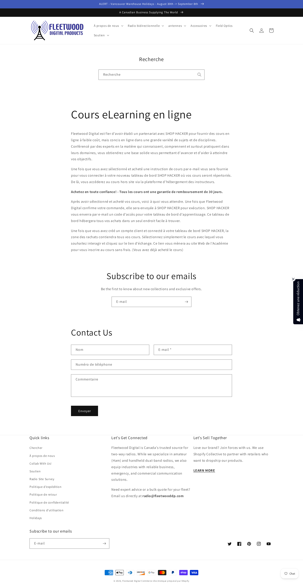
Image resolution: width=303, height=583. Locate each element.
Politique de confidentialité (49, 502)
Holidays (36, 518)
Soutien (35, 471)
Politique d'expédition (45, 487)
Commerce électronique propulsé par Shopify (165, 580)
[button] (108, 25)
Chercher (36, 448)
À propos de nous (42, 456)
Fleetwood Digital (131, 580)
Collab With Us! (41, 463)
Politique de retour (43, 494)
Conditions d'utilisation (46, 510)
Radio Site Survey (42, 479)
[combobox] (151, 75)
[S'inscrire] (186, 302)
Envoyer (84, 411)
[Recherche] (199, 74)
